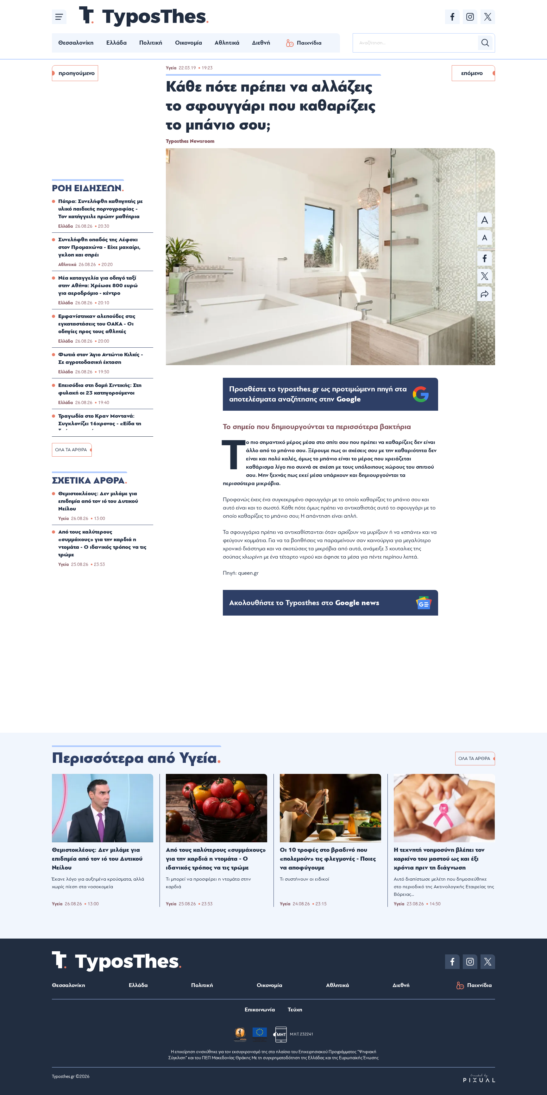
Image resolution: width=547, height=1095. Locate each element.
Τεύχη (295, 1010)
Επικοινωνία (260, 1010)
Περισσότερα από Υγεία (134, 758)
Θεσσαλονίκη (76, 43)
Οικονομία (188, 43)
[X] (488, 16)
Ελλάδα (116, 43)
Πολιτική (150, 43)
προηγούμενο (77, 73)
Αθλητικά (227, 43)
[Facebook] (452, 16)
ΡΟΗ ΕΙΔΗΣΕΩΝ (87, 188)
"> (318, 394)
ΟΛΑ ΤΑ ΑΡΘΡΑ (71, 449)
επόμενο (472, 73)
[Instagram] (470, 16)
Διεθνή (261, 43)
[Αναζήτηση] (485, 42)
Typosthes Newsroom (190, 141)
